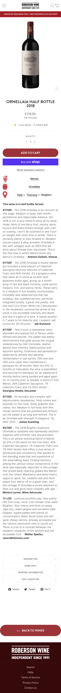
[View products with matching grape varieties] (5, 178)
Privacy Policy (30, 682)
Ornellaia (34, 186)
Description (31, 559)
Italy (20, 194)
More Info (30, 566)
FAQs (30, 672)
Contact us (30, 687)
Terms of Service (30, 677)
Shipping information (30, 572)
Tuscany (32, 194)
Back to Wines (32, 630)
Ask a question (30, 579)
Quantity (30, 136)
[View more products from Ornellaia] (5, 187)
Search (31, 667)
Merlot (34, 178)
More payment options (30, 169)
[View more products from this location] (5, 195)
